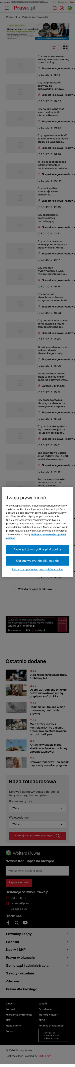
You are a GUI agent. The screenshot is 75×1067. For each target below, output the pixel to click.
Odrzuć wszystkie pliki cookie (37, 560)
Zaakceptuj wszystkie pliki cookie (37, 549)
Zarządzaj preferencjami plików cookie (37, 569)
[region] (37, 532)
